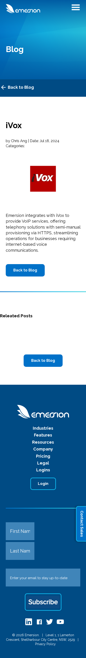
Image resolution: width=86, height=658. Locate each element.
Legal (43, 463)
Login (43, 483)
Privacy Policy (45, 644)
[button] (75, 8)
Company (43, 449)
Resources (43, 442)
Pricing (43, 456)
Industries (43, 428)
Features (43, 435)
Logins (43, 469)
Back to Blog (21, 87)
